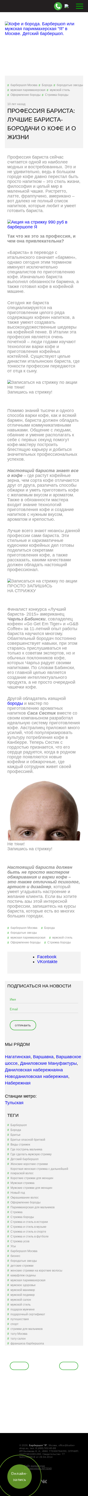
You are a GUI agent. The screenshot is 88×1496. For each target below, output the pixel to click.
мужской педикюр (23, 1295)
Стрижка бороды (56, 95)
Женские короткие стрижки (29, 1164)
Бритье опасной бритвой (28, 1139)
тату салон (18, 1338)
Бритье (16, 1135)
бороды (15, 703)
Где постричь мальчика (26, 1149)
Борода (47, 85)
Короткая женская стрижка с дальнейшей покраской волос (39, 1171)
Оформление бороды (26, 95)
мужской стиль (60, 90)
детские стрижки (22, 1265)
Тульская (14, 1102)
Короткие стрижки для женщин (32, 1178)
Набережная (18, 1083)
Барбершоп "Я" (38, 1445)
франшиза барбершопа (27, 1343)
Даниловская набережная (31, 1069)
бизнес (15, 1256)
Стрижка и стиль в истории (29, 1222)
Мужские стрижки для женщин (31, 1188)
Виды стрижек (20, 1144)
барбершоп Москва (24, 85)
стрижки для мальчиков (27, 1329)
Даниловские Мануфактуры (48, 1063)
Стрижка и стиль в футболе (30, 1236)
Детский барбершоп (25, 1159)
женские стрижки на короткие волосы (36, 1270)
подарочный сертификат (28, 1314)
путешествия (20, 1319)
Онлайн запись (28, 399)
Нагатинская (18, 1056)
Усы (13, 1246)
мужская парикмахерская (28, 90)
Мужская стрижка (22, 1183)
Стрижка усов (20, 1241)
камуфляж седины (23, 1275)
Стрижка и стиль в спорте (28, 1231)
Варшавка (43, 1056)
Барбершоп (19, 1125)
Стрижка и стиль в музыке (28, 1226)
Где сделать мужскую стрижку (31, 1154)
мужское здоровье (23, 1285)
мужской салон (21, 1299)
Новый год (18, 1192)
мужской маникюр (23, 1290)
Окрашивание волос (25, 1197)
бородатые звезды (70, 85)
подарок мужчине (23, 1309)
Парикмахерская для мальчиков (33, 1207)
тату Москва (19, 1333)
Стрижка (16, 1212)
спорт (15, 1324)
